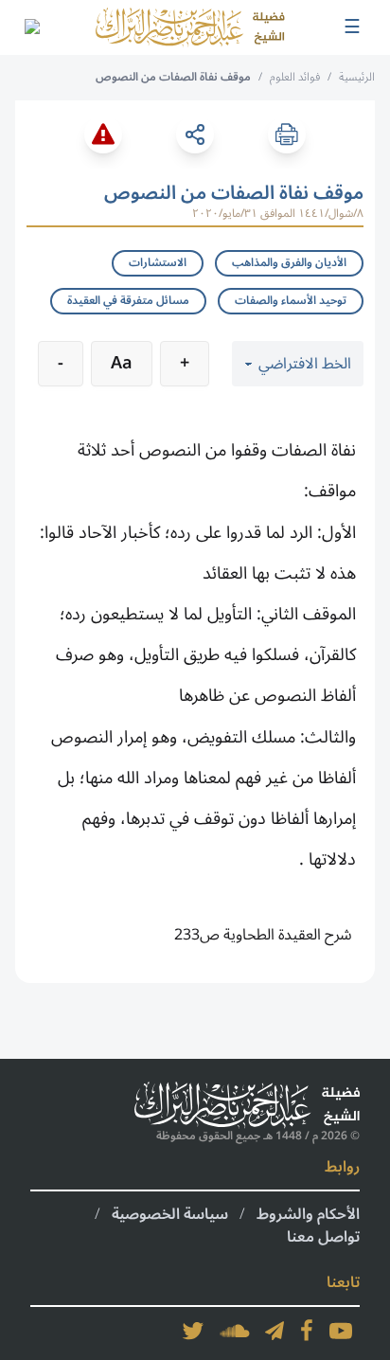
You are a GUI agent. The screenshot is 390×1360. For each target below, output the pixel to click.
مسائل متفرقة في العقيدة (128, 301)
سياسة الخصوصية (170, 1214)
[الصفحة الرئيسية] (190, 27)
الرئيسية (357, 77)
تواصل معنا (323, 1237)
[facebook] (306, 1330)
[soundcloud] (235, 1330)
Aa (122, 363)
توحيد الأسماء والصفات (290, 301)
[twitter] (193, 1330)
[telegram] (274, 1330)
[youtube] (340, 1330)
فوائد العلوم (295, 77)
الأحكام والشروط (308, 1214)
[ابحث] (31, 27)
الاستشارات (157, 263)
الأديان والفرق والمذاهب (289, 263)
